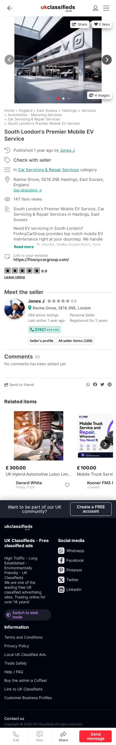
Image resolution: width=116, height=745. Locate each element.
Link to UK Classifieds (23, 689)
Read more (24, 246)
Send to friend (21, 384)
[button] (106, 60)
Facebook (75, 560)
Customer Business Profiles (28, 697)
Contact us (14, 718)
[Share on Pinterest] (110, 384)
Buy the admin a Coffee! (25, 680)
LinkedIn (73, 589)
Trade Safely (15, 663)
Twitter (72, 579)
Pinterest (74, 570)
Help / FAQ (13, 671)
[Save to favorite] (67, 485)
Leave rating (14, 277)
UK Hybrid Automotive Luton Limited (38, 474)
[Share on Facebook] (95, 384)
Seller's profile (41, 340)
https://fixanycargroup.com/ (41, 259)
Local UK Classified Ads (25, 654)
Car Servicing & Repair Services (48, 169)
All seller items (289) (75, 340)
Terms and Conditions (23, 637)
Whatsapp (75, 550)
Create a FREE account (91, 509)
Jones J (67, 150)
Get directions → (27, 190)
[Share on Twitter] (102, 384)
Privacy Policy (16, 646)
